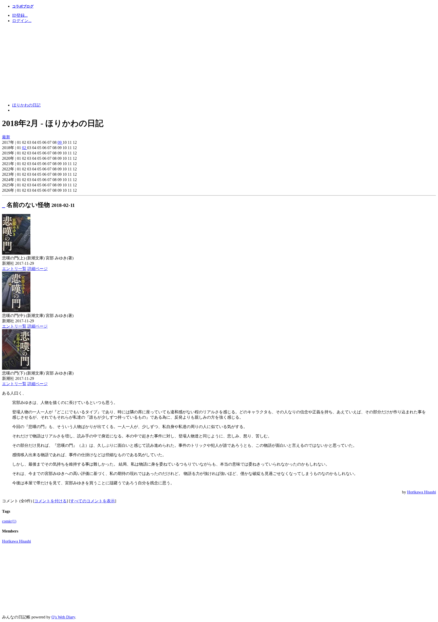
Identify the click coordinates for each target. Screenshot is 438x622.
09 (60, 142)
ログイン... (21, 21)
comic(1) (9, 521)
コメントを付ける (50, 501)
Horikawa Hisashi (421, 492)
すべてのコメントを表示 (92, 501)
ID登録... (20, 15)
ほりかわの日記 (26, 105)
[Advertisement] (219, 63)
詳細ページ (37, 268)
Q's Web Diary (63, 617)
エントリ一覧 (14, 268)
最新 (6, 137)
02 (24, 148)
